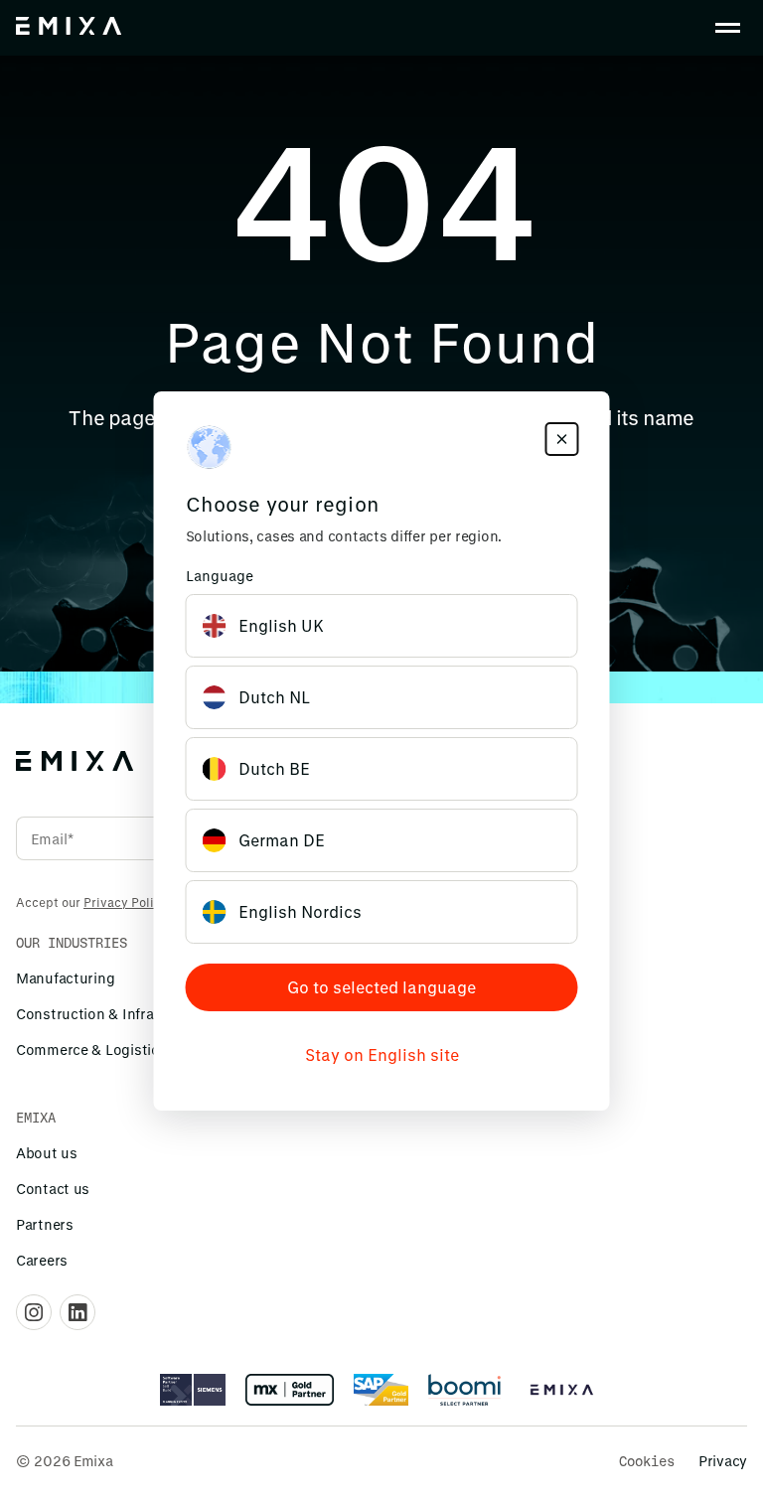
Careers (42, 1260)
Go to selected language (381, 986)
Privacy (722, 1460)
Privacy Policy (125, 902)
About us (46, 1152)
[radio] (382, 626)
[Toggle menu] (727, 28)
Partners (45, 1224)
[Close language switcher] (562, 439)
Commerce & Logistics (91, 1049)
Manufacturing (65, 978)
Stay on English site (382, 1054)
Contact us (52, 1188)
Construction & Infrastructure (116, 1013)
